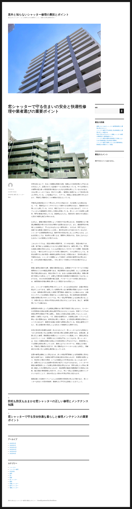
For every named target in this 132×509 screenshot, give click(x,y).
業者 (9, 197)
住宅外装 (10, 194)
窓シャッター (20, 194)
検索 (96, 107)
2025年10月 (13, 451)
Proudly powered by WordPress (47, 500)
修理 (15, 194)
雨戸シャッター (14, 485)
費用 (11, 481)
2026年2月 (13, 443)
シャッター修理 (14, 469)
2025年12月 (13, 447)
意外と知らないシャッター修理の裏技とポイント (38, 14)
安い (11, 475)
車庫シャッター (14, 483)
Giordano (11, 189)
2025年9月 (13, 453)
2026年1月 (13, 445)
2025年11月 (13, 449)
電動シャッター (14, 488)
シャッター (13, 467)
